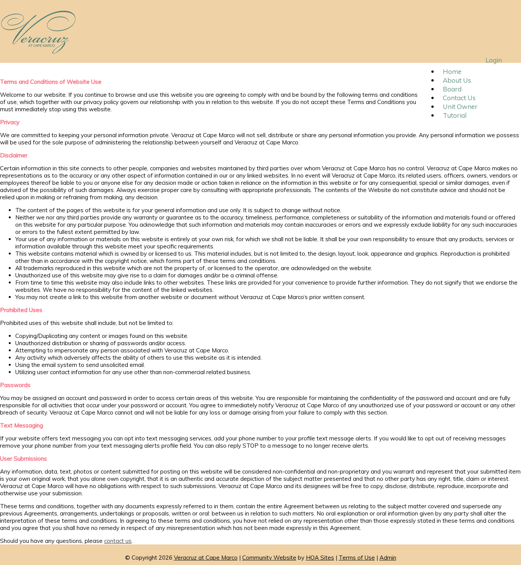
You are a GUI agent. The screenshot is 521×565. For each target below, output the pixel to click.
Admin (387, 557)
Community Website (269, 557)
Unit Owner (460, 106)
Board (452, 89)
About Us (457, 80)
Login (494, 60)
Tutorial (454, 115)
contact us (118, 540)
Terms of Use (357, 557)
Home (452, 71)
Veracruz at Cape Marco (206, 557)
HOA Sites (320, 557)
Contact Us (459, 98)
